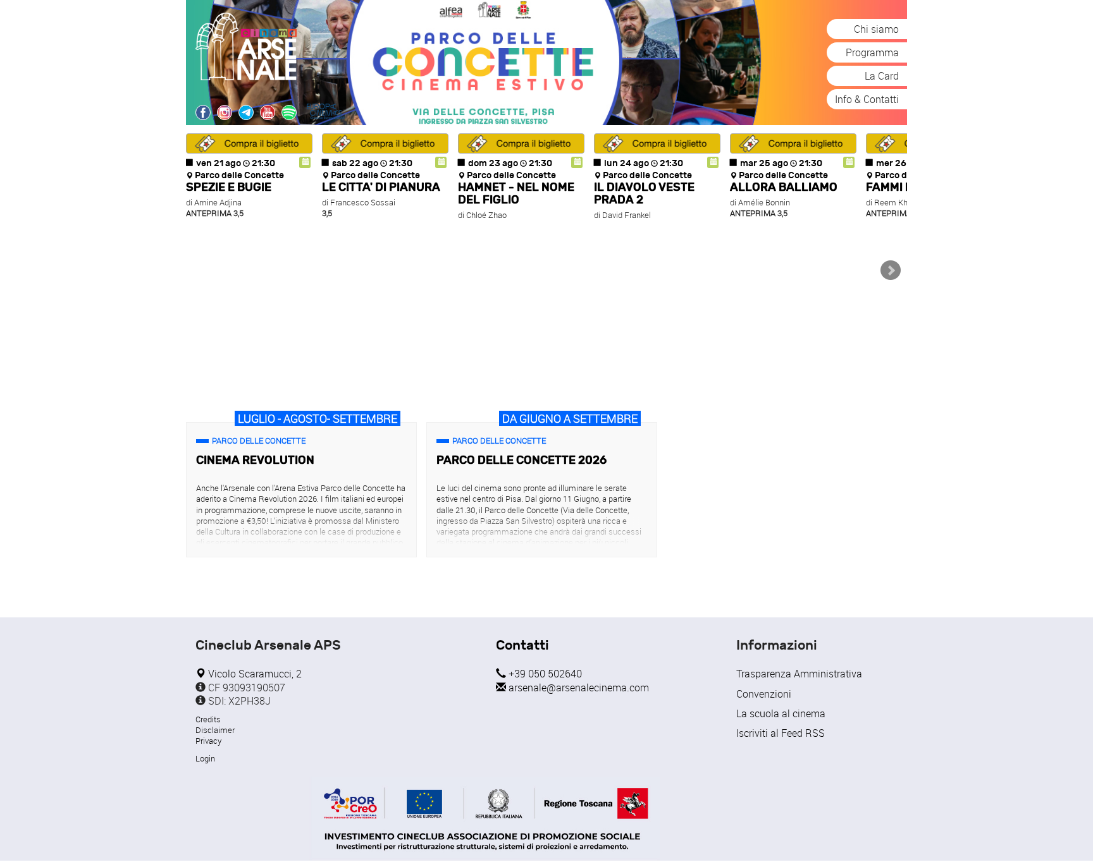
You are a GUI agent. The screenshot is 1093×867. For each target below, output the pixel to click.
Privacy (208, 740)
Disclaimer (215, 730)
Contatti (522, 645)
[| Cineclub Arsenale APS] (289, 112)
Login (205, 758)
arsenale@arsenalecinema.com (577, 687)
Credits (208, 719)
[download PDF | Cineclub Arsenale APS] (484, 819)
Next (890, 270)
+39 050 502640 (544, 674)
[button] (249, 143)
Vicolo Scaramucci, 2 (254, 674)
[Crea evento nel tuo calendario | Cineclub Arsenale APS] (305, 162)
